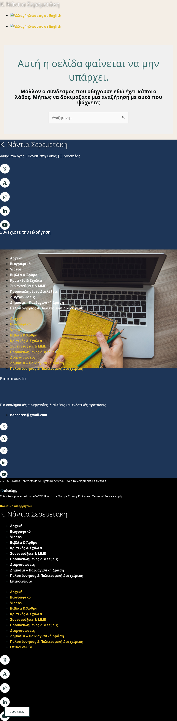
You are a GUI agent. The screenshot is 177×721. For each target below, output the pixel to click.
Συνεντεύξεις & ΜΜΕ (28, 285)
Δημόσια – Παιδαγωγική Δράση (37, 302)
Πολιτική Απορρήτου (16, 506)
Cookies (16, 712)
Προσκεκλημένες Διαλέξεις (34, 291)
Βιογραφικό (20, 263)
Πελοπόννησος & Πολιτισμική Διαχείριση (46, 308)
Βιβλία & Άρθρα (24, 274)
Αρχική (16, 258)
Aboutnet (99, 481)
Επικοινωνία (21, 581)
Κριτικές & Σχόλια (26, 280)
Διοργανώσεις (22, 297)
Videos (16, 269)
